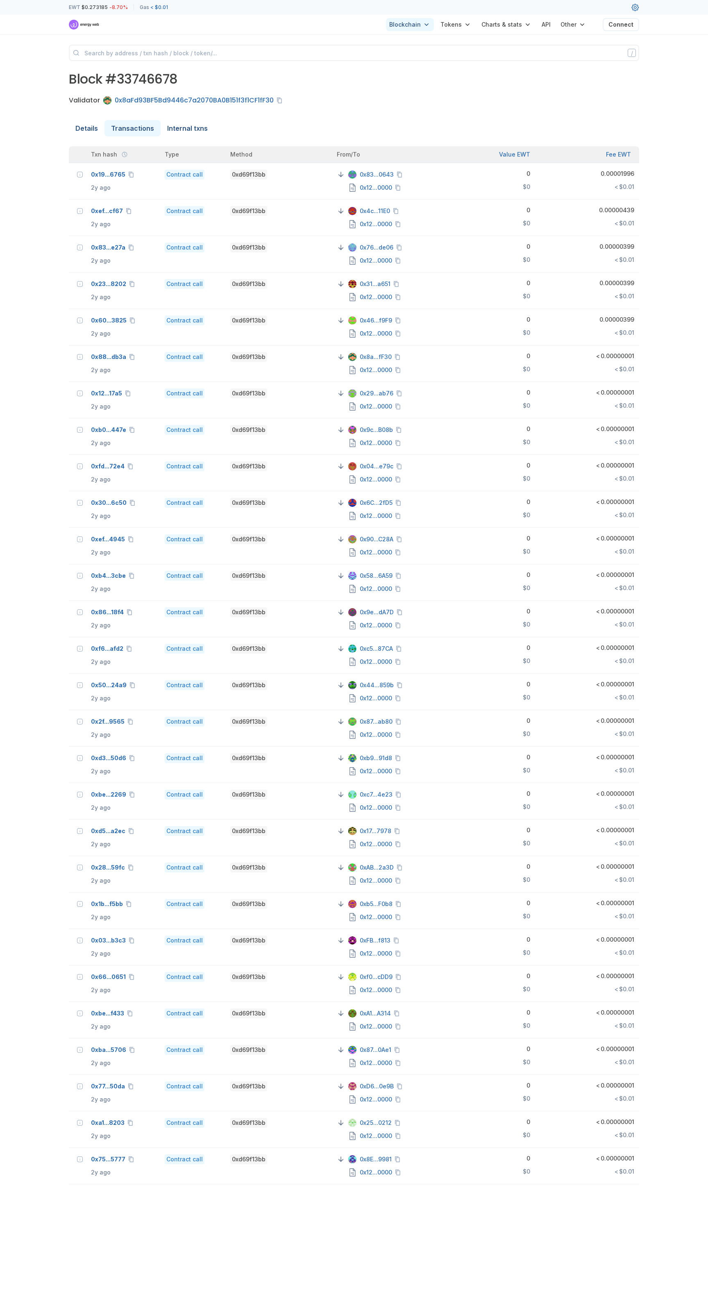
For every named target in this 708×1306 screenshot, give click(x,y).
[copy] (281, 100)
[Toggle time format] (124, 154)
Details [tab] (86, 128)
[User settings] (635, 7)
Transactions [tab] (132, 128)
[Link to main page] (84, 25)
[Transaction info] (80, 174)
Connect (620, 24)
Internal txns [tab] (187, 128)
